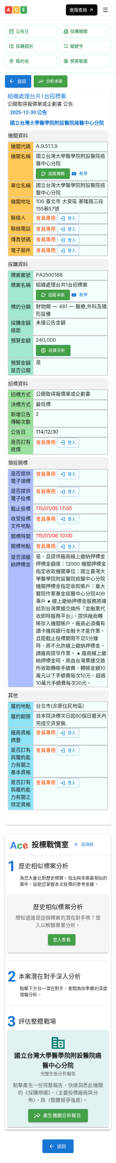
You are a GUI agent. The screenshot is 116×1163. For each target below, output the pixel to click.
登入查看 (62, 939)
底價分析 (57, 350)
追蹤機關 (56, 173)
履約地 (22, 61)
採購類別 (24, 46)
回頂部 (87, 844)
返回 (21, 81)
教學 (83, 173)
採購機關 (79, 31)
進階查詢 (78, 9)
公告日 (22, 31)
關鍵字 (76, 46)
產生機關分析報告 (62, 1115)
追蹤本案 (56, 294)
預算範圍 (79, 61)
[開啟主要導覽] (105, 10)
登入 (72, 218)
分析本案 (54, 81)
